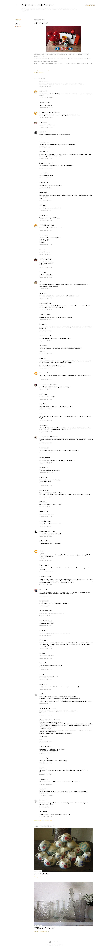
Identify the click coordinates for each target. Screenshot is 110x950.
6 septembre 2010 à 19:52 (45, 462)
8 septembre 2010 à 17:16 (45, 763)
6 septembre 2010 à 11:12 (45, 200)
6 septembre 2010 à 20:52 (45, 496)
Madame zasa (43, 576)
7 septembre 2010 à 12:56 (45, 635)
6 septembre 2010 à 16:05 (45, 399)
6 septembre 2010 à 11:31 (45, 254)
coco (40, 249)
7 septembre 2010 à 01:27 (45, 584)
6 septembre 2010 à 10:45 (45, 187)
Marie (41, 122)
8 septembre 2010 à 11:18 (45, 741)
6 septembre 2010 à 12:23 (45, 277)
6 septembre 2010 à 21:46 (45, 516)
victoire (41, 293)
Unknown (42, 373)
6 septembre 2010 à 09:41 (45, 147)
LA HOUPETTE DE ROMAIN (48, 720)
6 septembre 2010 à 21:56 (45, 526)
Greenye (42, 192)
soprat (41, 684)
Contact (41, 589)
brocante (18, 26)
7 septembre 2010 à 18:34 (45, 648)
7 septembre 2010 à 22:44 (45, 703)
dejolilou (41, 132)
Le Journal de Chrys (45, 531)
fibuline (41, 205)
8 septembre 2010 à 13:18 (45, 753)
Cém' (41, 694)
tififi (40, 282)
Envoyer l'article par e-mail (46, 70)
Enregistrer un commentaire (43, 820)
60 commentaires (44, 877)
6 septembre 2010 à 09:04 (46, 97)
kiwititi (41, 394)
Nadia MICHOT (43, 259)
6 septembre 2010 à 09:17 (45, 137)
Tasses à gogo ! (42, 873)
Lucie (41, 789)
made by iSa (43, 458)
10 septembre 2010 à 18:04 (46, 784)
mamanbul (42, 490)
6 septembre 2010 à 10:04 (45, 168)
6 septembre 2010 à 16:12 (45, 409)
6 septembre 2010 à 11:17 (45, 210)
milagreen (42, 601)
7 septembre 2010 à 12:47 (45, 625)
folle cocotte (43, 102)
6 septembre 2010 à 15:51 (45, 389)
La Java (41, 811)
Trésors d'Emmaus (44, 928)
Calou (41, 501)
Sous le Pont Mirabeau (46, 384)
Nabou (41, 663)
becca (41, 324)
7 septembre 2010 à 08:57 (45, 606)
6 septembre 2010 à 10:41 (45, 178)
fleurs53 (41, 404)
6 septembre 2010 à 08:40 (46, 86)
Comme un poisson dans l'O (47, 112)
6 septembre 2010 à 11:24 (45, 220)
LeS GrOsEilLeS (44, 746)
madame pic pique (45, 758)
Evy (40, 653)
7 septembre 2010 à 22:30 (45, 689)
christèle (42, 477)
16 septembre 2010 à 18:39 (45, 816)
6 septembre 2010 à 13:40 (45, 331)
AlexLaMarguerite (44, 163)
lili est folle (42, 448)
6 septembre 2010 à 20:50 (45, 485)
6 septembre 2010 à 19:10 (45, 443)
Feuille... (41, 91)
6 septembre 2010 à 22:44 (45, 546)
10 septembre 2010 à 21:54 (45, 795)
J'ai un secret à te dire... (46, 708)
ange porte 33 (43, 303)
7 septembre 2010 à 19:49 (45, 658)
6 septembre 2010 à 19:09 (45, 431)
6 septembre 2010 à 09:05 (45, 107)
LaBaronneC (43, 541)
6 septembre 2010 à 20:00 (46, 472)
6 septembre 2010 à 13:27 (45, 319)
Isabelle (41, 779)
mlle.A (41, 358)
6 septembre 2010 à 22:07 (45, 536)
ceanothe (42, 511)
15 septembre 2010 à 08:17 (45, 807)
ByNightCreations (44, 225)
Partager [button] (18, 20)
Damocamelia (43, 336)
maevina (42, 173)
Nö (40, 674)
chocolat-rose (43, 314)
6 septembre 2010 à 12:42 (45, 288)
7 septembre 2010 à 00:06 (46, 571)
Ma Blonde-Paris (44, 620)
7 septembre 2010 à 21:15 (45, 669)
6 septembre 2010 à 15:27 (45, 368)
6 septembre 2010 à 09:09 (46, 127)
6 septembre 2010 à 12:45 (45, 298)
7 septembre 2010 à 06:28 (45, 596)
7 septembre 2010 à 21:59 (45, 679)
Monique (42, 235)
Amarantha (42, 565)
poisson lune (43, 521)
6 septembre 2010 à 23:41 (45, 560)
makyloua (42, 151)
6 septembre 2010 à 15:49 (45, 379)
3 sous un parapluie (38, 5)
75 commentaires (44, 931)
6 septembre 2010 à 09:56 (45, 158)
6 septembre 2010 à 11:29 (45, 230)
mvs (40, 551)
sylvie (41, 414)
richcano (60, 945)
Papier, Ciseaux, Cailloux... (46, 436)
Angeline (42, 800)
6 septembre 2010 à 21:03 (45, 506)
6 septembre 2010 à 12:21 (45, 267)
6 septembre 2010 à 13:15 (45, 309)
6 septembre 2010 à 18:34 (45, 420)
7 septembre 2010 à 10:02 (45, 615)
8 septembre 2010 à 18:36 (45, 774)
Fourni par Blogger (56, 941)
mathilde (42, 81)
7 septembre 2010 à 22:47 (45, 715)
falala (40, 272)
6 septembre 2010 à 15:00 (45, 353)
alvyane (41, 345)
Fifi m (41, 640)
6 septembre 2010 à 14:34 (45, 340)
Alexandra (42, 183)
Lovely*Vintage (44, 611)
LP (40, 768)
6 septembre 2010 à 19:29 (45, 453)
